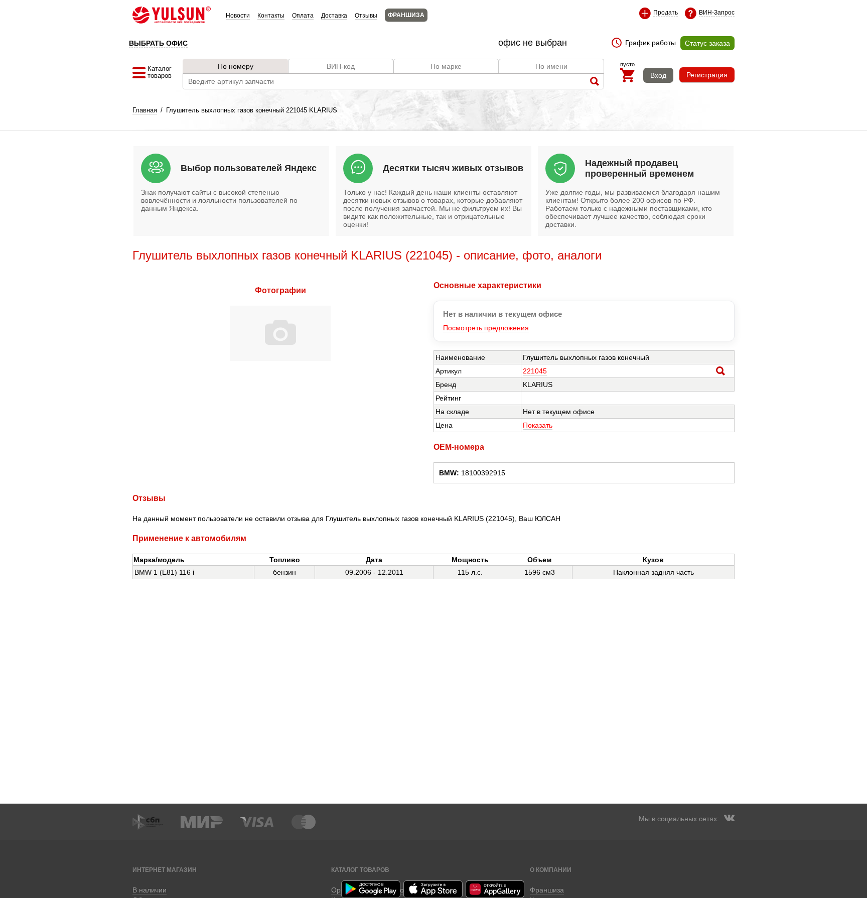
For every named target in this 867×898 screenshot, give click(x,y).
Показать (537, 425)
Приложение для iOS (433, 889)
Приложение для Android (371, 889)
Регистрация (707, 75)
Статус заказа (707, 43)
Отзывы (366, 15)
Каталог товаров (360, 869)
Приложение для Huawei (496, 889)
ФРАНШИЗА (406, 15)
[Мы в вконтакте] (729, 819)
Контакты (270, 15)
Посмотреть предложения (486, 328)
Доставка (334, 15)
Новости (238, 15)
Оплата (303, 15)
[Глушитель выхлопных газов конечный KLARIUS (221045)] (280, 358)
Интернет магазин (164, 869)
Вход (658, 75)
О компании (550, 869)
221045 (535, 371)
